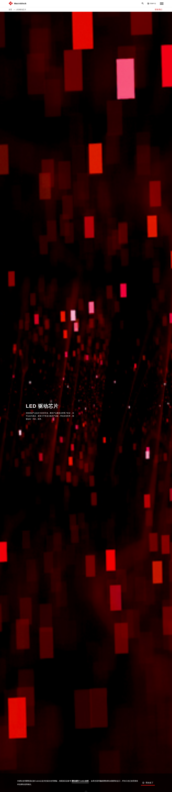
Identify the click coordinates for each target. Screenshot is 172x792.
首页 (10, 9)
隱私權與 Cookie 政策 (80, 781)
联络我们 (158, 9)
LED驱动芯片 (21, 9)
